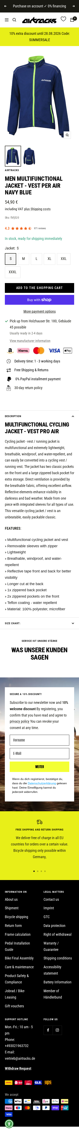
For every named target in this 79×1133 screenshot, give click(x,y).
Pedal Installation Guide (17, 946)
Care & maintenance (19, 967)
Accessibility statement (52, 970)
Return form (13, 925)
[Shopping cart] (72, 20)
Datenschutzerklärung (42, 783)
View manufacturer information (30, 341)
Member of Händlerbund (53, 994)
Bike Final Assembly (19, 958)
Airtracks (12, 170)
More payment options (39, 311)
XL (49, 258)
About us (11, 899)
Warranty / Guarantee (51, 946)
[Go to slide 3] (41, 871)
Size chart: (12, 623)
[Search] (14, 20)
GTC (47, 917)
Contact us (51, 899)
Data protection (54, 925)
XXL (64, 258)
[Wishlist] (63, 20)
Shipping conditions (58, 958)
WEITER (39, 766)
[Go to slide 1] (34, 871)
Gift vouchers (14, 1006)
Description (13, 416)
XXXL (13, 272)
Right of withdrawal (58, 934)
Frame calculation (18, 934)
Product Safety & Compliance (17, 979)
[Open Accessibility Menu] (9, 1123)
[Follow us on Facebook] (48, 1030)
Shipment (11, 908)
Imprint (49, 908)
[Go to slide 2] (37, 871)
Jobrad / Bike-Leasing (15, 994)
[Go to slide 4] (45, 871)
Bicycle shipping (16, 917)
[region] (39, 841)
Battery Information (58, 982)
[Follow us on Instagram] (57, 1030)
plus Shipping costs (37, 209)
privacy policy (20, 721)
